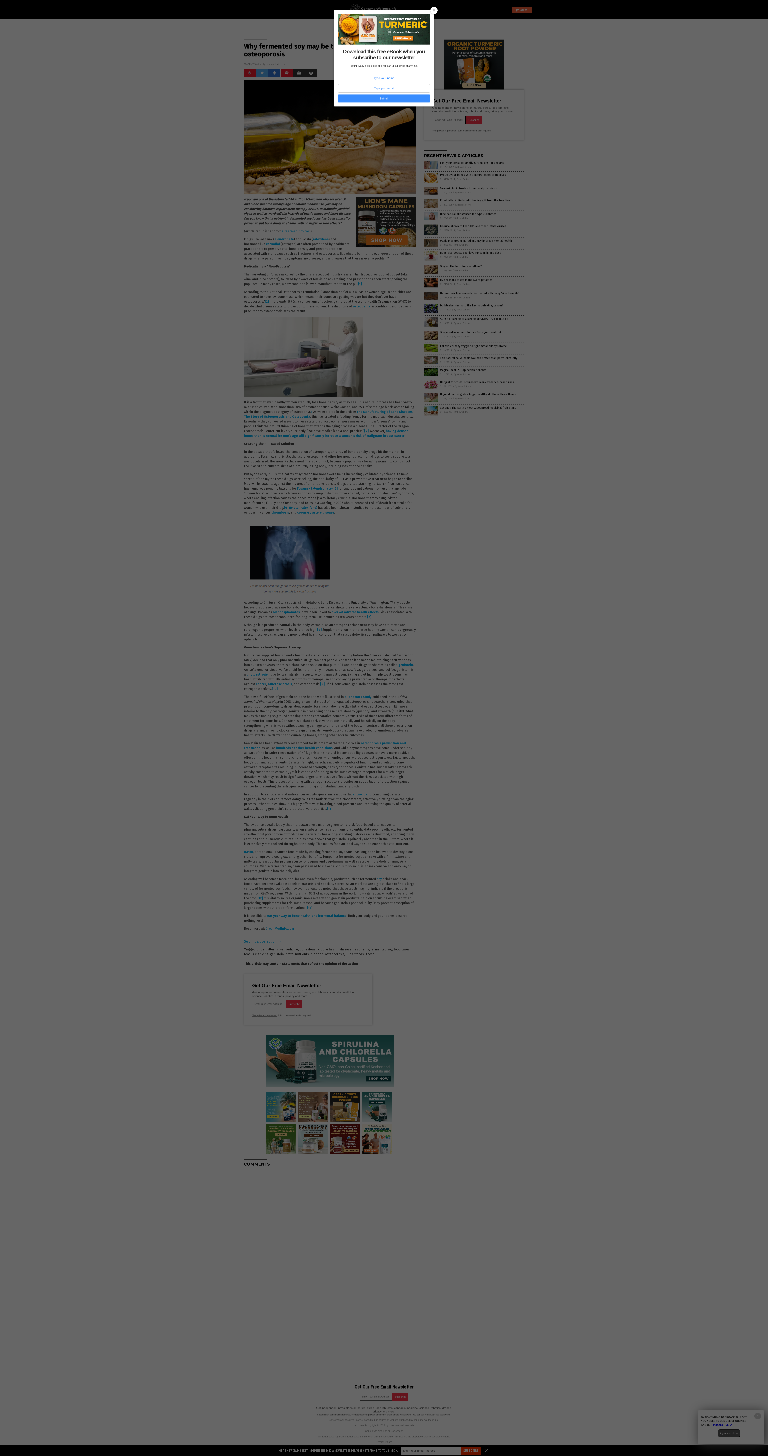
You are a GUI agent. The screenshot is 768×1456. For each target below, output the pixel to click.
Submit (384, 98)
